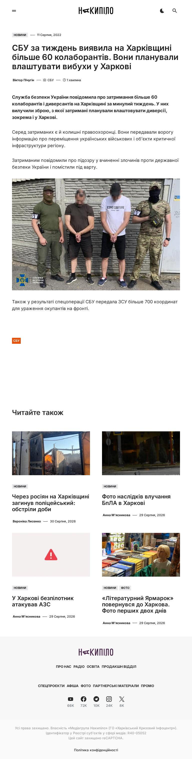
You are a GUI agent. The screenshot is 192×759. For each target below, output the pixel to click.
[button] (14, 10)
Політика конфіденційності (96, 750)
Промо (147, 686)
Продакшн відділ (119, 667)
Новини (20, 35)
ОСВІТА (93, 667)
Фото (125, 588)
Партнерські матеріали (116, 686)
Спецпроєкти (51, 686)
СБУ (16, 341)
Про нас (63, 667)
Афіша (72, 686)
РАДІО (79, 667)
